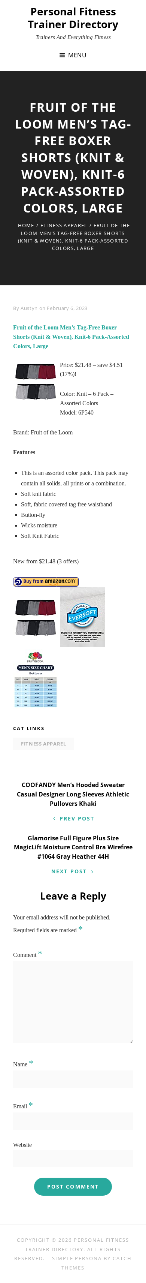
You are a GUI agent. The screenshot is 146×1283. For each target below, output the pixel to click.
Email (23, 1106)
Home (26, 225)
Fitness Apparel (64, 225)
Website (22, 1145)
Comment (27, 955)
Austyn (29, 308)
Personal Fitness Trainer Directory (73, 17)
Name (23, 1064)
